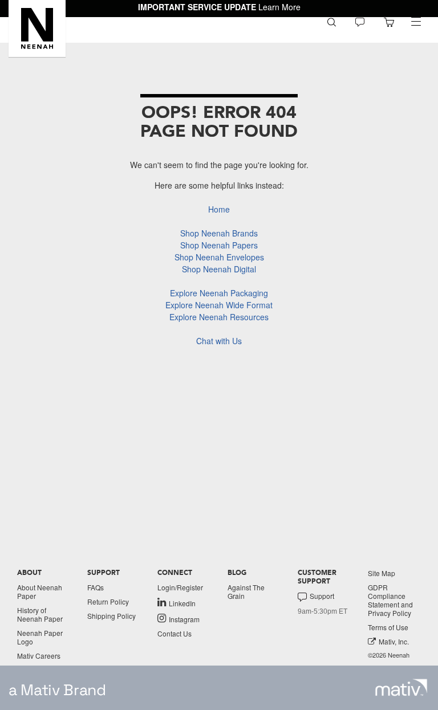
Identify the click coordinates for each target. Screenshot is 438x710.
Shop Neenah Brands (219, 233)
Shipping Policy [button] (111, 615)
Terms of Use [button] (388, 627)
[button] (37, 28)
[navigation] (416, 21)
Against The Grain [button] (246, 591)
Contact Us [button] (174, 633)
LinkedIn (182, 602)
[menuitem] (331, 21)
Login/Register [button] (180, 587)
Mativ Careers (38, 655)
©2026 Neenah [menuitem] (388, 655)
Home (219, 209)
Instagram (184, 618)
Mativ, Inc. (394, 641)
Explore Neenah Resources (219, 317)
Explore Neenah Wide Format (219, 305)
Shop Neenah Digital (219, 269)
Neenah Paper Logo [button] (40, 637)
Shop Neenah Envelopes (219, 257)
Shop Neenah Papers (219, 245)
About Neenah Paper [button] (39, 591)
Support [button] (322, 596)
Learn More (279, 7)
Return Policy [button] (108, 601)
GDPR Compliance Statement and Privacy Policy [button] (390, 600)
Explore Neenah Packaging (219, 293)
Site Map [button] (381, 573)
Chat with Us (219, 340)
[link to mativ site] (401, 687)
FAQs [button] (95, 587)
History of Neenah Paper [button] (40, 614)
